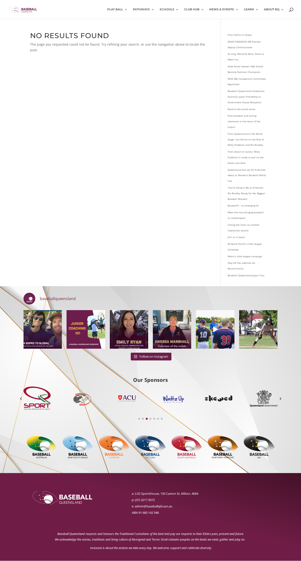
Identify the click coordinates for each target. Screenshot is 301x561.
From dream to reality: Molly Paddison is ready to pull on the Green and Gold (246, 157)
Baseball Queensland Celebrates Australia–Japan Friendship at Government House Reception (246, 96)
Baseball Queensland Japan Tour (246, 275)
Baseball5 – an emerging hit (243, 205)
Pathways (141, 9)
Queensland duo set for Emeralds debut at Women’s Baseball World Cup (247, 175)
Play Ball (115, 9)
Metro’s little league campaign (245, 256)
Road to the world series (241, 109)
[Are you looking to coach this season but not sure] (86, 329)
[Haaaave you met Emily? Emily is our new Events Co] (129, 329)
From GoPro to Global (240, 34)
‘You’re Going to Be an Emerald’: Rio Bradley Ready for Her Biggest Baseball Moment (246, 193)
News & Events (221, 9)
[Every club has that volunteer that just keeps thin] (172, 329)
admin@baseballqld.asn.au (153, 506)
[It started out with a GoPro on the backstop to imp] (43, 329)
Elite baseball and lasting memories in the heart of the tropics (244, 121)
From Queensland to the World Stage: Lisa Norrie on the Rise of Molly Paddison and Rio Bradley (246, 139)
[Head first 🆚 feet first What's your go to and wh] (258, 329)
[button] (21, 398)
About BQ (271, 9)
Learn (249, 9)
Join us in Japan (236, 237)
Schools (167, 9)
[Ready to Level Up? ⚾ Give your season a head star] (215, 329)
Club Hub (191, 9)
